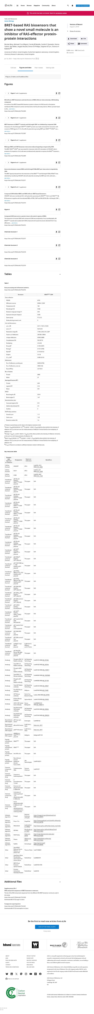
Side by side (50, 68)
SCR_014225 (40, 831)
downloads (79, 50)
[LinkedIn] (11, 975)
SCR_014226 (40, 836)
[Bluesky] (7, 975)
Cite (84, 39)
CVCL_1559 (40, 476)
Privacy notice (47, 931)
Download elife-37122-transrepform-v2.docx (16, 908)
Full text (13, 68)
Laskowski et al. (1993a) (28, 826)
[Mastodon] (21, 975)
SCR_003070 (40, 817)
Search (68, 6)
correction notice (61, 13)
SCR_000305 (40, 845)
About (54, 6)
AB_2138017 (46, 670)
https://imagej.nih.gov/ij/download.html (45, 815)
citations (70, 53)
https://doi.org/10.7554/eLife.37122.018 (15, 252)
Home (23, 6)
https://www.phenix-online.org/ (42, 838)
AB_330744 (46, 665)
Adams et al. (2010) (28, 839)
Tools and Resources (10, 19)
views (70, 50)
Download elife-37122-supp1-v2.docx (14, 899)
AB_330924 (46, 709)
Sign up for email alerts (47, 927)
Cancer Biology (9, 21)
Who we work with (11, 960)
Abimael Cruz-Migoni (21, 44)
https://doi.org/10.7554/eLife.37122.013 (15, 203)
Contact (8, 965)
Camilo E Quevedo (47, 44)
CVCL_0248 (40, 471)
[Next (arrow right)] (2, 1009)
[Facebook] (40, 975)
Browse (29, 6)
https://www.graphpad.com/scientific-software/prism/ (48, 821)
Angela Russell (23, 47)
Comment (84, 44)
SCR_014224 (40, 840)
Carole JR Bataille (34, 44)
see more (11, 109)
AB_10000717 (40, 705)
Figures (25, 68)
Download (73, 39)
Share (72, 44)
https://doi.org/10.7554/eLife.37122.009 (15, 156)
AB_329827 (46, 686)
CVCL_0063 (40, 467)
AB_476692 (46, 699)
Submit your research (83, 6)
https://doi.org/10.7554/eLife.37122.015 (15, 225)
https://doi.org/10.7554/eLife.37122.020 (15, 897)
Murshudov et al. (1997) (28, 830)
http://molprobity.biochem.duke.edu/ (44, 834)
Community (45, 6)
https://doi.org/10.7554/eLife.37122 (24, 59)
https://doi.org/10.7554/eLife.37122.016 (15, 290)
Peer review (39, 68)
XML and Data (30, 967)
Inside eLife (30, 958)
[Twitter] (16, 975)
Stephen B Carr (46, 47)
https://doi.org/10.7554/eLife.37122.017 (15, 238)
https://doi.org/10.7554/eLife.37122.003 (15, 111)
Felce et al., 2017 (38, 725)
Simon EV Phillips (34, 47)
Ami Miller (13, 47)
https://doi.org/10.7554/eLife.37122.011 (15, 180)
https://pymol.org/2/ (39, 843)
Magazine (37, 6)
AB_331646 (46, 660)
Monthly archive (32, 960)
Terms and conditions (12, 967)
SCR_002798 (40, 822)
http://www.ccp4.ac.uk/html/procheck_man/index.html (49, 826)
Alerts (73, 6)
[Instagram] (26, 975)
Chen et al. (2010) (27, 835)
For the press (31, 962)
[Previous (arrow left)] (0, 1009)
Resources (30, 965)
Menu (17, 6)
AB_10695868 (46, 675)
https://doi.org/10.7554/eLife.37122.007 (15, 133)
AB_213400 (45, 690)
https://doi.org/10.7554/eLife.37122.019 (15, 265)
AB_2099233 (46, 715)
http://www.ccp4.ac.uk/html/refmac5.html (45, 829)
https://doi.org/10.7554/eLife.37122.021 (15, 906)
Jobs (7, 958)
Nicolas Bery (8, 44)
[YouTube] (30, 975)
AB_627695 (46, 695)
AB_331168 (46, 681)
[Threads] (35, 975)
